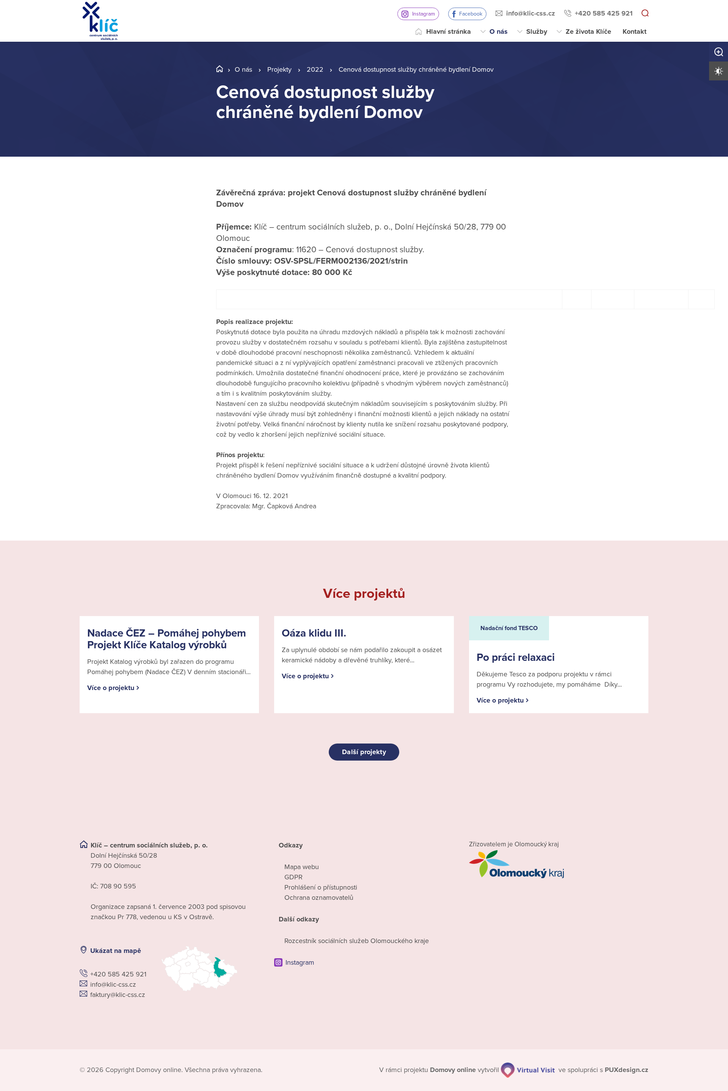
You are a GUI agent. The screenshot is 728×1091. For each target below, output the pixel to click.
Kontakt (634, 31)
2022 (315, 69)
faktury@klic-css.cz (117, 994)
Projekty (279, 69)
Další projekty (364, 752)
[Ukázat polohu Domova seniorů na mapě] (210, 969)
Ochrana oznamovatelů (318, 897)
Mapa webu (301, 867)
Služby (536, 31)
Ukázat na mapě (115, 950)
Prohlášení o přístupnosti (320, 887)
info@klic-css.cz (530, 13)
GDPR (293, 877)
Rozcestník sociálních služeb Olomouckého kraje (356, 941)
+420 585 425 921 (603, 13)
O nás (499, 31)
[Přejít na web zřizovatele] (558, 864)
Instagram (423, 14)
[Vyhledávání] (645, 13)
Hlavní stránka (448, 31)
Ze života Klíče (588, 31)
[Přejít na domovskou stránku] (100, 21)
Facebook (470, 14)
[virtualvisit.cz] (528, 1070)
